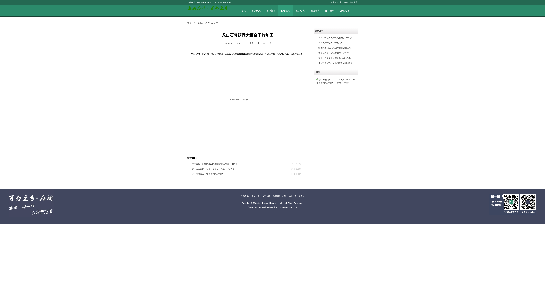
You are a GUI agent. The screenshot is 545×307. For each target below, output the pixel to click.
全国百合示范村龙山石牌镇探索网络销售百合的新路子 (216, 164)
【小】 (258, 43)
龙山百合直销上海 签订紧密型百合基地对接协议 (213, 169)
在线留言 (354, 2)
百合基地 (285, 10)
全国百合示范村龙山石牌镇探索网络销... (336, 63)
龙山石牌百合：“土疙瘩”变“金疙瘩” (207, 174)
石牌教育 (315, 10)
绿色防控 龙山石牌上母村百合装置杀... (335, 48)
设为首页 (334, 2)
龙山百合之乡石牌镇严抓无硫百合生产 (335, 37)
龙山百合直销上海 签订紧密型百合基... (335, 58)
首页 (189, 23)
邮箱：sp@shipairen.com (285, 207)
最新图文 (319, 72)
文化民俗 (344, 10)
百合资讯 (208, 23)
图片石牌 (329, 10)
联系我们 (245, 196)
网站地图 (255, 196)
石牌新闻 (270, 10)
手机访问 (288, 196)
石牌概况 (256, 10)
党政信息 (300, 10)
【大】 (270, 43)
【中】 (264, 43)
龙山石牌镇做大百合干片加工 (331, 43)
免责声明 (266, 196)
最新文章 (319, 31)
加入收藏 (344, 2)
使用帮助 (277, 196)
